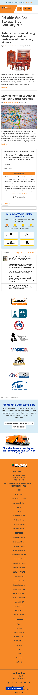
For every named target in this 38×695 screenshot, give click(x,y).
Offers (19, 654)
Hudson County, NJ (19, 593)
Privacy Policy (24, 193)
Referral (19, 662)
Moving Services (19, 632)
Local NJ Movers (19, 546)
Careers (19, 628)
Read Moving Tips (26, 423)
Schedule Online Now (14, 688)
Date (23, 226)
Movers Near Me (19, 615)
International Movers (19, 555)
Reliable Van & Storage (10, 46)
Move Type (7, 226)
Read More (4, 87)
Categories (18, 253)
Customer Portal (19, 520)
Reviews (19, 658)
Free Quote (19, 692)
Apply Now (28, 2)
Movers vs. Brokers (19, 503)
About (19, 624)
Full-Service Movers (19, 538)
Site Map (23, 687)
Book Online (19, 494)
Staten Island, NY (19, 581)
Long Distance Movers (19, 550)
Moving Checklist (19, 427)
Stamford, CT (19, 606)
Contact (19, 511)
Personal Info (30, 226)
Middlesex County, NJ (19, 598)
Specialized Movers (19, 563)
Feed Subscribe (20, 197)
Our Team (19, 645)
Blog (19, 649)
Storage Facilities (19, 567)
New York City (19, 577)
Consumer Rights (19, 524)
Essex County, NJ (19, 589)
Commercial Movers (19, 559)
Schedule (27, 9)
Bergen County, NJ (19, 585)
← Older (5, 204)
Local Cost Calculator (19, 499)
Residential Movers (19, 542)
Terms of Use (15, 193)
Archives (31, 253)
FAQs (19, 507)
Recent (6, 253)
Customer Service (19, 516)
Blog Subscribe (19, 173)
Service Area (19, 610)
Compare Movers (19, 528)
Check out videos (11, 423)
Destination (15, 226)
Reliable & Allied (19, 637)
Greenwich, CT (19, 602)
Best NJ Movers (19, 641)
